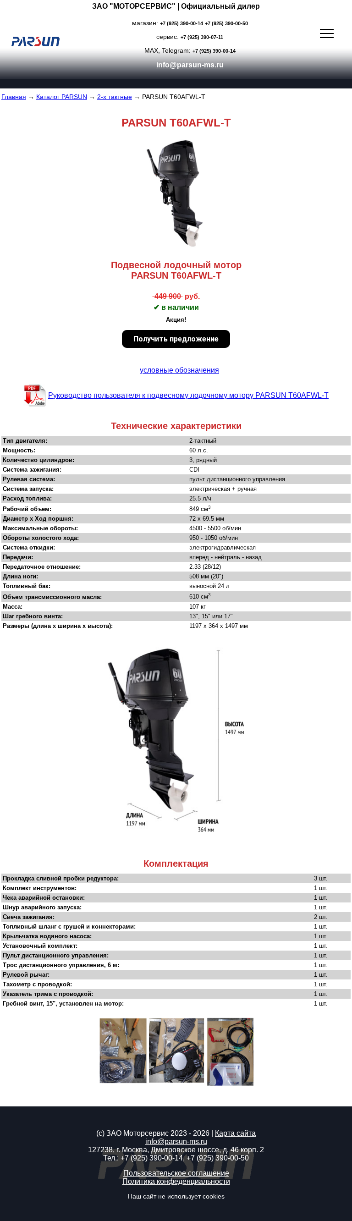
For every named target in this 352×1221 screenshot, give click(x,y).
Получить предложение (176, 339)
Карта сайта (235, 1133)
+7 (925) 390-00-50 (226, 23)
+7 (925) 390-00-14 (181, 23)
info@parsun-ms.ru (190, 65)
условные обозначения (179, 370)
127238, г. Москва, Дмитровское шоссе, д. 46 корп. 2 (176, 1150)
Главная (13, 96)
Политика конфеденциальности (176, 1181)
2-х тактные (114, 96)
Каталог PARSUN (61, 96)
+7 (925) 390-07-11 (202, 37)
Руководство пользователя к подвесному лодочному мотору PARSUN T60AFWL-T (188, 395)
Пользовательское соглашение (176, 1173)
